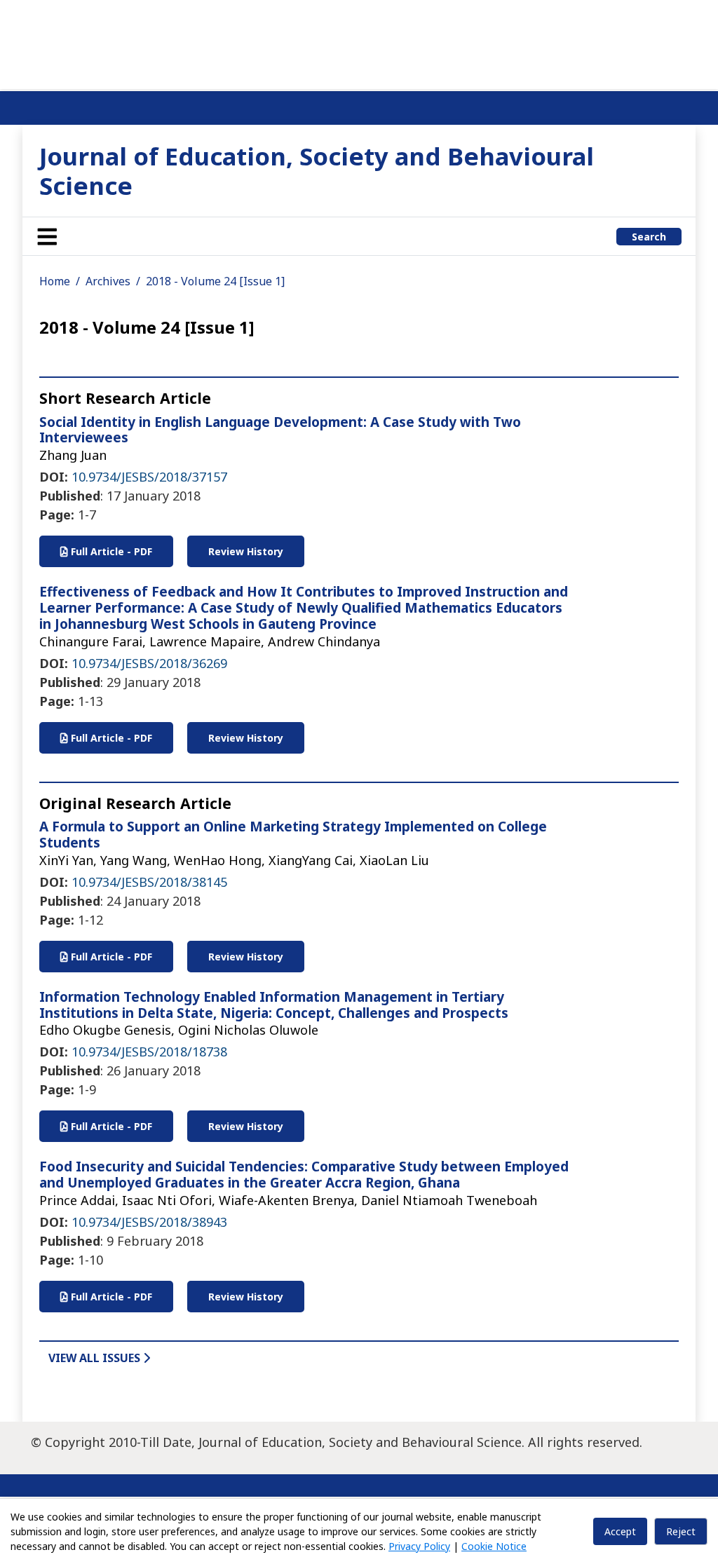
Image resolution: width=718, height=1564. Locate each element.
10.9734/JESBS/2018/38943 (149, 1221)
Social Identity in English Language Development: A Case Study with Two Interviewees (280, 430)
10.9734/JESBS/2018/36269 (149, 663)
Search (649, 236)
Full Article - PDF (110, 551)
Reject (681, 1531)
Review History (245, 551)
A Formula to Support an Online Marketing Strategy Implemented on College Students (293, 834)
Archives (108, 281)
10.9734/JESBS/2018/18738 (149, 1051)
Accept (620, 1531)
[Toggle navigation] (47, 236)
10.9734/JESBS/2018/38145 (149, 881)
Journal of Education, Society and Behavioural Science (316, 171)
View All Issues (95, 1358)
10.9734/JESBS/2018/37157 (149, 476)
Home (54, 281)
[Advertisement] (359, 42)
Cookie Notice (494, 1546)
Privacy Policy (419, 1546)
